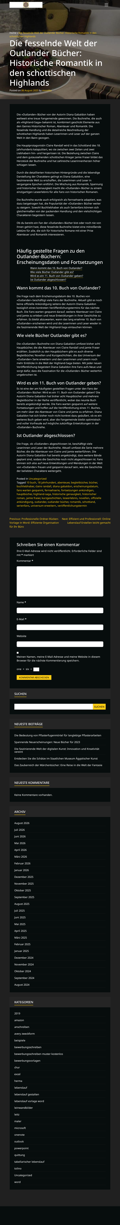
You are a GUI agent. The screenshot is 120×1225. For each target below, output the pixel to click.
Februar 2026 (22, 863)
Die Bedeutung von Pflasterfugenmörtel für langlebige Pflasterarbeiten (57, 735)
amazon (19, 1020)
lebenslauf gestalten (26, 1094)
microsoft (20, 1128)
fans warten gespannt (30, 490)
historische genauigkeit (66, 494)
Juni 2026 (20, 836)
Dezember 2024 (23, 957)
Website (21, 636)
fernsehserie (52, 490)
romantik (75, 502)
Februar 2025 (22, 944)
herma (18, 1081)
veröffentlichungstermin (72, 505)
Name (21, 602)
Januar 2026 (21, 870)
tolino (18, 1168)
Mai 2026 (19, 843)
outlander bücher (58, 502)
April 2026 (20, 850)
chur (17, 1067)
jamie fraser (33, 498)
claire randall (43, 486)
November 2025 (24, 883)
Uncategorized (38, 478)
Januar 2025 (21, 951)
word (17, 1182)
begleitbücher (79, 482)
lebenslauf (20, 1087)
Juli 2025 (19, 910)
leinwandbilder (23, 1107)
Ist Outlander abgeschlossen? (48, 279)
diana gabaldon (62, 486)
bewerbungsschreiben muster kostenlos (38, 1054)
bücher (93, 482)
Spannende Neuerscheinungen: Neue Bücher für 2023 (47, 742)
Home (13, 32)
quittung (19, 1155)
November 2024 (24, 964)
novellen (84, 498)
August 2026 (21, 823)
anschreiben (21, 1027)
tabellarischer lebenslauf (29, 1161)
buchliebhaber (25, 486)
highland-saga (42, 494)
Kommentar (25, 560)
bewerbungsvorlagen (27, 1060)
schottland (88, 502)
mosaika (47, 90)
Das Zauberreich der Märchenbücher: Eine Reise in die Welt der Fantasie (58, 765)
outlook (19, 1141)
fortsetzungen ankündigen (77, 490)
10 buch (31, 482)
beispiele (19, 1040)
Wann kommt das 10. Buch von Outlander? (56, 268)
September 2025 (24, 897)
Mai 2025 (19, 924)
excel (17, 1074)
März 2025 (20, 937)
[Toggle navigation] (106, 5)
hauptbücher (24, 494)
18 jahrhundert (47, 482)
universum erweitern (43, 505)
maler (17, 1121)
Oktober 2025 (22, 890)
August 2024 (21, 984)
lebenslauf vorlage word (29, 1101)
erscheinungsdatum (86, 486)
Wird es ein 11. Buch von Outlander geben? (56, 276)
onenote (19, 1134)
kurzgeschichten (51, 498)
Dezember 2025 (23, 877)
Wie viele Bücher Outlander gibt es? (52, 272)
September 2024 (24, 978)
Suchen (20, 694)
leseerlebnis (70, 498)
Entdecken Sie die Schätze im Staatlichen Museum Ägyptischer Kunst (56, 758)
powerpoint (21, 1148)
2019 (17, 1013)
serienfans (23, 505)
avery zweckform (24, 1033)
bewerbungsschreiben (27, 1047)
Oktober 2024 (22, 971)
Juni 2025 (20, 917)
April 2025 (20, 931)
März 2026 (20, 856)
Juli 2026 (19, 829)
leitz (16, 1114)
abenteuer (63, 482)
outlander (40, 502)
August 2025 (21, 904)
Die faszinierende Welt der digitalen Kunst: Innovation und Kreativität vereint (56, 750)
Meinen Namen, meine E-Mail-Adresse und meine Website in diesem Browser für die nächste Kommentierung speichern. (58, 658)
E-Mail (21, 619)
